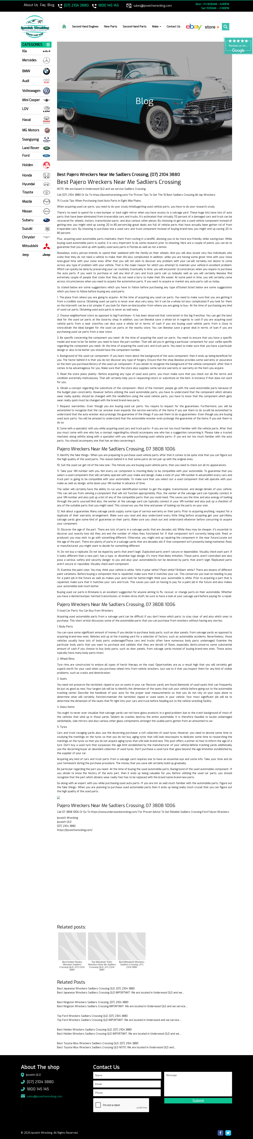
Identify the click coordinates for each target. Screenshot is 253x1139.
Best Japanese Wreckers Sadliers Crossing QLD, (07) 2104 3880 (96, 988)
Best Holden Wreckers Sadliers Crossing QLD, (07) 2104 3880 (94, 1029)
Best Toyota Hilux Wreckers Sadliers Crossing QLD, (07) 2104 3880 (97, 1043)
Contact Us (173, 26)
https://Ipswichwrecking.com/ (110, 195)
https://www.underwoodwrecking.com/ (114, 812)
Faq (42, 5)
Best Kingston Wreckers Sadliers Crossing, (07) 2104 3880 (92, 1002)
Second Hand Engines (85, 26)
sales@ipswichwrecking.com (44, 1096)
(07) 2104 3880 (40, 1081)
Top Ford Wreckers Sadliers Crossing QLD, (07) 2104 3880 (92, 1016)
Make (155, 26)
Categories (32, 45)
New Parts (110, 26)
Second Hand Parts (135, 26)
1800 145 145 (38, 1089)
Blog (50, 5)
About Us (31, 5)
